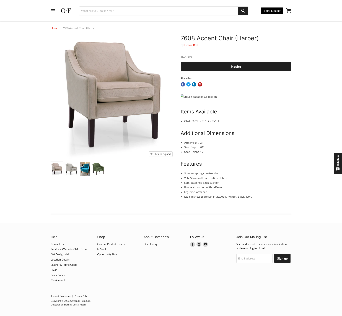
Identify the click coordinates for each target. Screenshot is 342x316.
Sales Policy (58, 275)
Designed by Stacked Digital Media (68, 304)
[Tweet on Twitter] (188, 84)
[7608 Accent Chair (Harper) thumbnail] (56, 169)
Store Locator (272, 10)
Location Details (60, 259)
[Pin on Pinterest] (200, 84)
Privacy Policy (81, 296)
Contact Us (57, 244)
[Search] (243, 11)
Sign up (282, 258)
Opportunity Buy (107, 254)
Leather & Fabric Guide (64, 264)
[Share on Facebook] (183, 84)
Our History (150, 244)
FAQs (54, 269)
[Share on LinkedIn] (194, 84)
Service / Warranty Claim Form (69, 249)
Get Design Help (60, 254)
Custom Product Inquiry (111, 244)
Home (54, 28)
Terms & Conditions (61, 296)
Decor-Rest (191, 45)
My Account (58, 280)
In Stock (102, 249)
